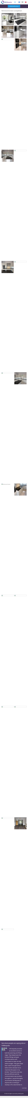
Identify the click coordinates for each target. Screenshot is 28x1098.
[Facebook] (19, 2)
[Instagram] (22, 2)
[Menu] (15, 2)
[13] (7, 538)
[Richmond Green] (7, 19)
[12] (20, 427)
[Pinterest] (25, 2)
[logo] (6, 2)
